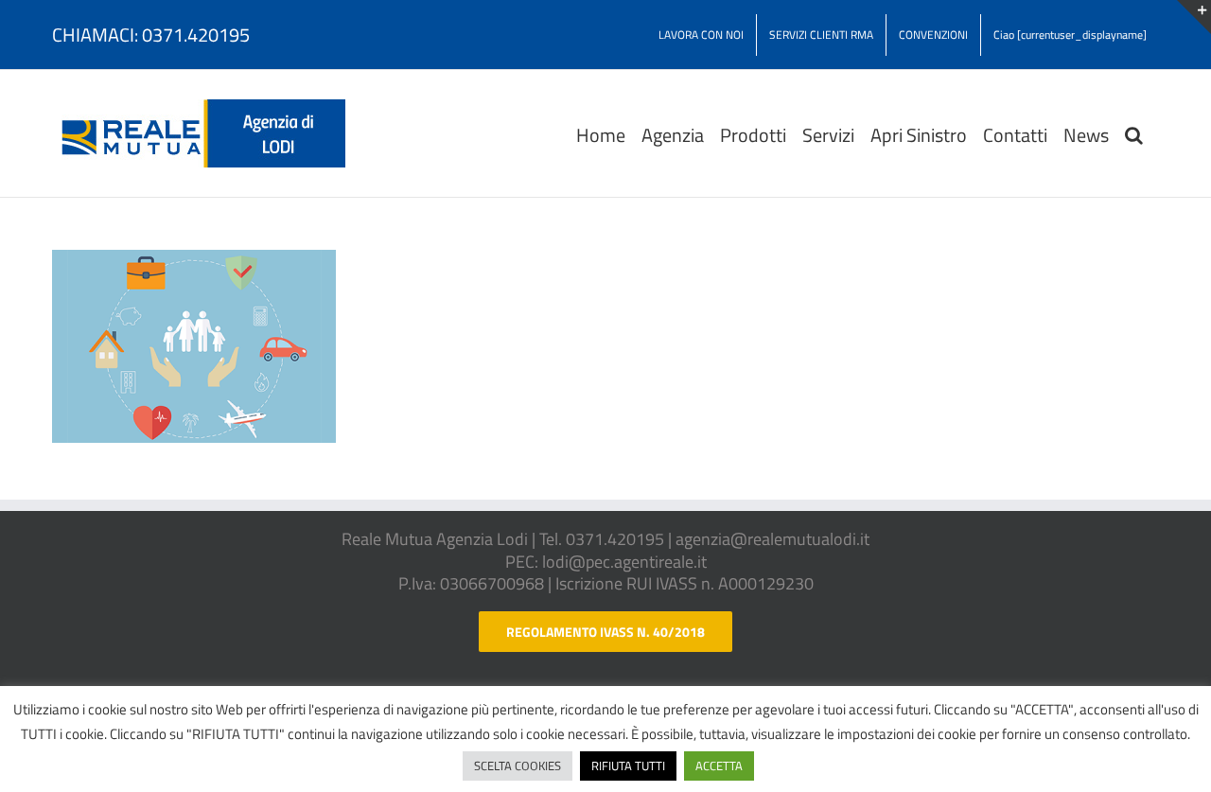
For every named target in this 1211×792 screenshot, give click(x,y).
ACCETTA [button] (719, 765)
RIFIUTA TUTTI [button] (628, 765)
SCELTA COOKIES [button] (517, 765)
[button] (1134, 133)
